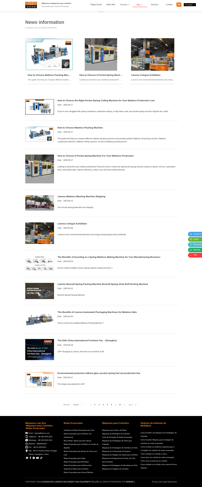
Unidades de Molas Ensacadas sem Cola (79, 430)
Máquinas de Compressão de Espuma (116, 451)
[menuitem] (96, 4)
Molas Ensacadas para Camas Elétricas (78, 472)
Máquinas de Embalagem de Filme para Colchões (117, 442)
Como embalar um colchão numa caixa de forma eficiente (159, 466)
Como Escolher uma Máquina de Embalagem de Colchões (159, 434)
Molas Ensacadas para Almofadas (76, 462)
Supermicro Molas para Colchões (76, 469)
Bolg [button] (138, 5)
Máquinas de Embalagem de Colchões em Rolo (119, 448)
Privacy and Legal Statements (164, 482)
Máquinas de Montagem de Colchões (116, 434)
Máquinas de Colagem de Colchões (115, 469)
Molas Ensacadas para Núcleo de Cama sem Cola (80, 453)
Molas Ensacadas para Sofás (74, 458)
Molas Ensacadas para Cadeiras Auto (78, 465)
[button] (190, 4)
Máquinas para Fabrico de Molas (114, 430)
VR (179, 5)
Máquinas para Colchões (115, 423)
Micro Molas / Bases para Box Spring (77, 441)
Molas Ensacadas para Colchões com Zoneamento (78, 435)
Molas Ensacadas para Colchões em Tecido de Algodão (81, 446)
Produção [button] (123, 5)
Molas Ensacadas (73, 423)
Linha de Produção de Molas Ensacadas (117, 437)
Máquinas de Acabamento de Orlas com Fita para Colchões (118, 460)
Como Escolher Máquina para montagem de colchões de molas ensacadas (157, 441)
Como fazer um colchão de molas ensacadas (157, 457)
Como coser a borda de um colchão (154, 461)
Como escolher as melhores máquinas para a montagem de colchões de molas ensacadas (157, 448)
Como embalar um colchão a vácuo (154, 454)
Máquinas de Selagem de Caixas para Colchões (120, 455)
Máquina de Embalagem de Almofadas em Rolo (119, 465)
